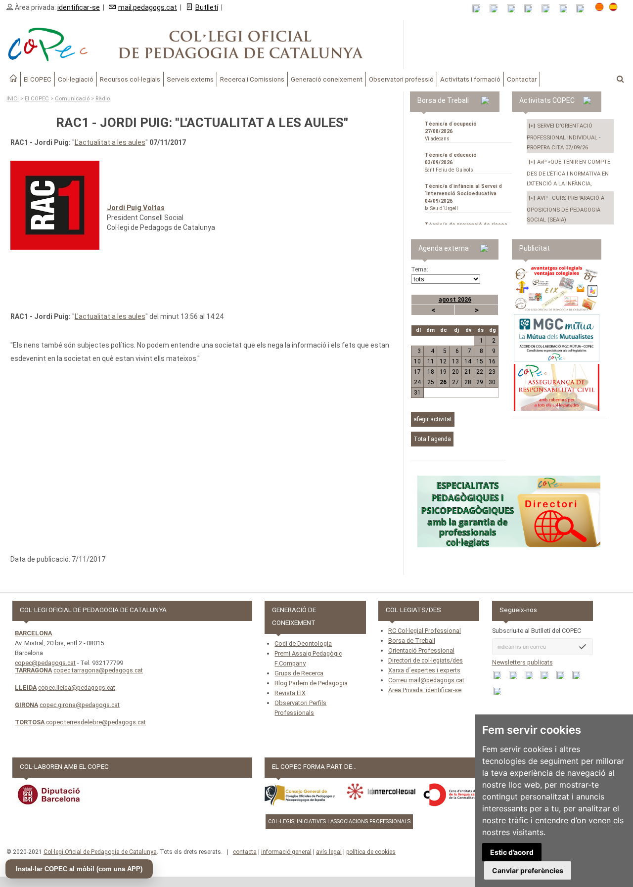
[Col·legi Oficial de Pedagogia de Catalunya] (202, 44)
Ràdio (102, 98)
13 (455, 361)
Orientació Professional (421, 650)
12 (443, 361)
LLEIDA (26, 687)
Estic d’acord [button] (512, 852)
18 (430, 371)
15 (479, 361)
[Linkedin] (548, 8)
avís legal (329, 851)
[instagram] (566, 8)
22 (479, 371)
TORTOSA (30, 722)
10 (417, 361)
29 (479, 382)
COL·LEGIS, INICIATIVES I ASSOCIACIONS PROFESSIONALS (339, 821)
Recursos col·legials (130, 79)
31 (417, 392)
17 (417, 371)
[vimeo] (583, 8)
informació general (286, 851)
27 (455, 382)
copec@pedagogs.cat (45, 662)
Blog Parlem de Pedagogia (311, 683)
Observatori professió (401, 79)
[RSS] (479, 8)
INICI (12, 98)
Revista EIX (290, 693)
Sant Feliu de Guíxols (451, 162)
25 (430, 382)
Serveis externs (190, 79)
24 (417, 382)
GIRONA (26, 705)
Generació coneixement (326, 79)
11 (430, 361)
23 (492, 371)
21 (467, 371)
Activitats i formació (470, 79)
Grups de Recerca (298, 673)
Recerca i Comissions (252, 79)
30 (492, 382)
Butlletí (206, 7)
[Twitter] (531, 8)
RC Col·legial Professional (424, 630)
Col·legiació (75, 79)
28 (467, 382)
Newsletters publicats (522, 662)
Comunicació (72, 98)
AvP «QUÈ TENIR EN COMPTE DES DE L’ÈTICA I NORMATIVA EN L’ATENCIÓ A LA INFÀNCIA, (568, 173)
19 (443, 371)
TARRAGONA (33, 670)
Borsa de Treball (411, 640)
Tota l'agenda (432, 439)
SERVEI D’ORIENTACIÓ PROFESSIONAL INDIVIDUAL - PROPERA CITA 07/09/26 (563, 137)
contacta (245, 851)
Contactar (522, 79)
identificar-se (78, 7)
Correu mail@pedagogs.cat (426, 680)
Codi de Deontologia (303, 643)
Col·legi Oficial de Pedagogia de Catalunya (100, 851)
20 (455, 371)
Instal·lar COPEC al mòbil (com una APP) (79, 869)
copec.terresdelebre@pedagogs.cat (96, 722)
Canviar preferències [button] (527, 870)
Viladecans (451, 131)
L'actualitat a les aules (110, 142)
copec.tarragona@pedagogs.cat (98, 670)
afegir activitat (432, 419)
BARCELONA (33, 633)
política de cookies (371, 851)
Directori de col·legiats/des (425, 660)
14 (467, 361)
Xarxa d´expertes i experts (424, 670)
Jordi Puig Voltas (136, 208)
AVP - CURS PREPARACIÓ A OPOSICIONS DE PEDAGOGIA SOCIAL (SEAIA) (565, 209)
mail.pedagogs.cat (147, 7)
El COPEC (37, 79)
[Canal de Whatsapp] (496, 8)
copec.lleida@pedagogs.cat (76, 687)
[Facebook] (514, 8)
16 (492, 361)
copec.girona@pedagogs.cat (80, 705)
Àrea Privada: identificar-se (424, 690)
